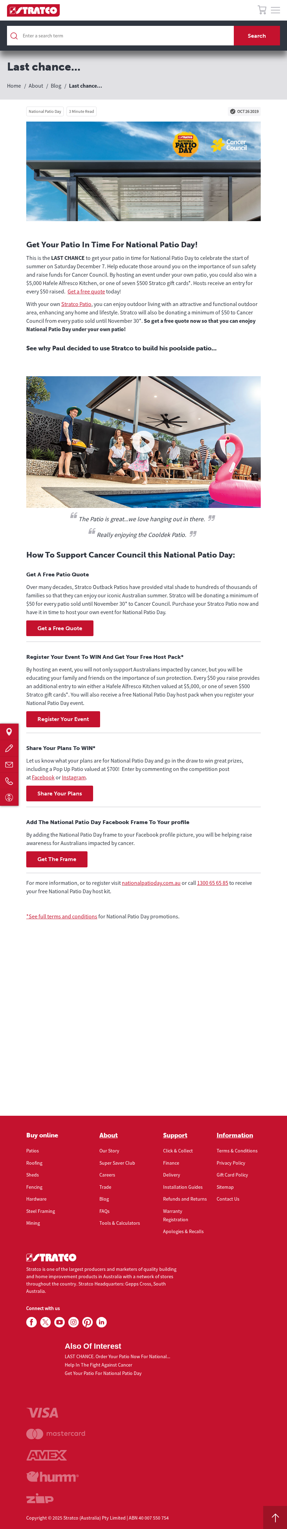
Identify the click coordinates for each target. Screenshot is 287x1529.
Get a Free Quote (59, 628)
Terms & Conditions (237, 1151)
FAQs (104, 1211)
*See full (36, 916)
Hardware (36, 1199)
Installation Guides (183, 1187)
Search (257, 35)
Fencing (34, 1187)
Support (175, 1135)
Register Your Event (63, 719)
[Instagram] (73, 1322)
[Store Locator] (9, 731)
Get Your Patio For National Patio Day (103, 1373)
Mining (33, 1223)
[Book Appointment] (9, 797)
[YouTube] (59, 1322)
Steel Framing (40, 1211)
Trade (105, 1187)
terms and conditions (72, 916)
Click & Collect (178, 1151)
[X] (45, 1322)
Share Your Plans (59, 793)
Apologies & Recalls (183, 1231)
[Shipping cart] (262, 11)
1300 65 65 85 (212, 882)
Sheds (32, 1175)
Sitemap (225, 1187)
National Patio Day (45, 111)
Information (235, 1135)
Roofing (34, 1163)
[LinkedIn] (101, 1322)
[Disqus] (143, 1027)
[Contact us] (9, 764)
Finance (171, 1163)
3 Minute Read (81, 111)
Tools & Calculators (119, 1223)
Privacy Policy (231, 1163)
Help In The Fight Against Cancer (98, 1365)
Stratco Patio (76, 303)
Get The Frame (56, 859)
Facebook (43, 777)
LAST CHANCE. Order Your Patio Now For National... (117, 1356)
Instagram (74, 777)
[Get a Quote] (9, 748)
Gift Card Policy (232, 1175)
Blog (104, 1199)
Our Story (109, 1151)
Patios (32, 1151)
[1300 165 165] (9, 781)
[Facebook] (31, 1322)
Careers (107, 1175)
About (108, 1135)
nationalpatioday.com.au (151, 882)
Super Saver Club (117, 1163)
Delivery (171, 1175)
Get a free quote (86, 291)
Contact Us (228, 1199)
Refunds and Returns (185, 1199)
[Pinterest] (87, 1322)
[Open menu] (275, 10)
